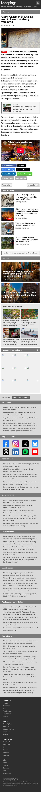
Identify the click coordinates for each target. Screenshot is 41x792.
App (4, 708)
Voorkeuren (27, 6)
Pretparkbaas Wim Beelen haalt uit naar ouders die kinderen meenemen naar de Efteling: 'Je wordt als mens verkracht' (20, 476)
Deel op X (22, 165)
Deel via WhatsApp (24, 174)
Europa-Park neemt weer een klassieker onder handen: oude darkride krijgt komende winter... (11, 342)
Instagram (6, 744)
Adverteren (7, 773)
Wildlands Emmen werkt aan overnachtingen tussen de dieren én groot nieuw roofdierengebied (11, 323)
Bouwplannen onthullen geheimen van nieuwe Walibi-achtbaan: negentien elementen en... (29, 342)
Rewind (5, 734)
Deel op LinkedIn (8, 174)
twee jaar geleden (27, 75)
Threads (6, 752)
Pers (4, 770)
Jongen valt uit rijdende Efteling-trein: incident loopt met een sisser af (26, 240)
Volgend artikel (33, 185)
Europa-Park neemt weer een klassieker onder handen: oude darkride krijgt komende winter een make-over (19, 669)
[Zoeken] (38, 3)
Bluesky (6, 750)
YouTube (6, 726)
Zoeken (5, 765)
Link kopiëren (21, 178)
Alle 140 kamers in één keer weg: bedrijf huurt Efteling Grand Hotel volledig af (19, 294)
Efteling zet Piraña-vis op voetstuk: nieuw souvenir (20, 687)
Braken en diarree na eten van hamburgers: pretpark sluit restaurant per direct (18, 273)
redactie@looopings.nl (21, 397)
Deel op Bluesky (8, 170)
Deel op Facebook (8, 165)
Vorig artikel (6, 185)
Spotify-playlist (8, 729)
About (34, 6)
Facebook (6, 742)
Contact (6, 768)
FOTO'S (9, 204)
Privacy (5, 716)
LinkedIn (6, 755)
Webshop (19, 6)
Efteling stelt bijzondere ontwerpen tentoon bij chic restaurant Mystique (26, 197)
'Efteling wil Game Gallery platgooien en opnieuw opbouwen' (24, 109)
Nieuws (3, 6)
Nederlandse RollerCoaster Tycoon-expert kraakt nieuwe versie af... (28, 323)
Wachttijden (11, 6)
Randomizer (7, 711)
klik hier (35, 253)
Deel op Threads (23, 170)
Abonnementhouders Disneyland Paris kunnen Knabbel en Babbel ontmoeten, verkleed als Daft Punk (19, 677)
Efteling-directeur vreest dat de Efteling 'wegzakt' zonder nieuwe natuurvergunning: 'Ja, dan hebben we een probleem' (20, 518)
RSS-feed (6, 732)
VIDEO (10, 218)
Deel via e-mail (7, 178)
